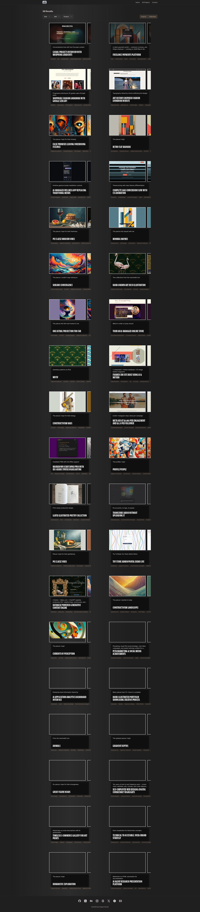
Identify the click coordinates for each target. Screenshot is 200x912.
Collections (152, 16)
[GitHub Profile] (79, 901)
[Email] (120, 901)
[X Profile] (108, 901)
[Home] (44, 2)
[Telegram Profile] (114, 901)
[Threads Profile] (103, 901)
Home (138, 2)
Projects (143, 16)
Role (45, 16)
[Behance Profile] (91, 901)
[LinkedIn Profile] (85, 901)
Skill (55, 16)
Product (66, 16)
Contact (155, 2)
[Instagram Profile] (97, 901)
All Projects (146, 2)
